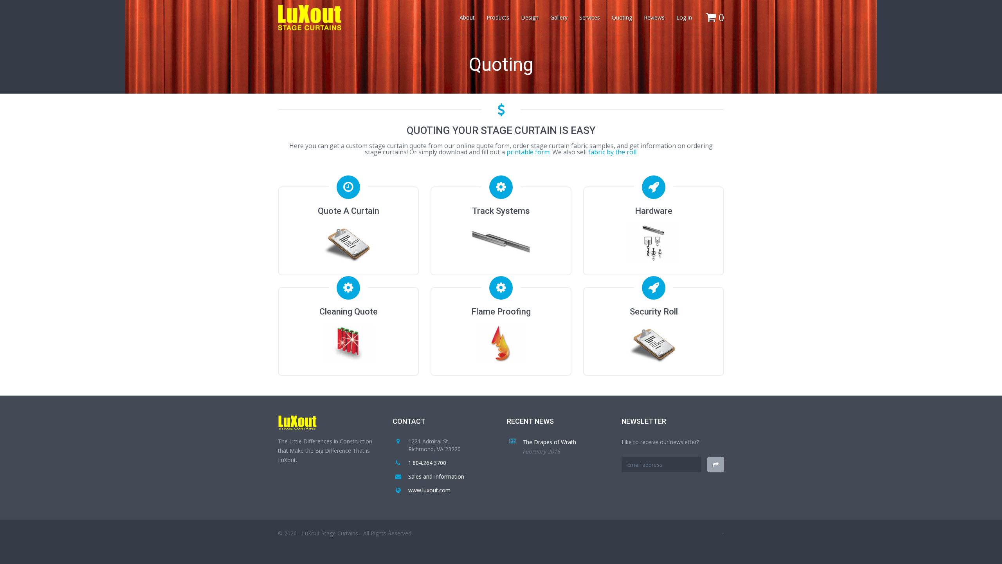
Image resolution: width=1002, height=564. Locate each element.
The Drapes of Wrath (549, 442)
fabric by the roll (612, 152)
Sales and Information (436, 476)
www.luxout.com (429, 490)
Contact (409, 421)
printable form (528, 152)
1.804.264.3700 (427, 462)
